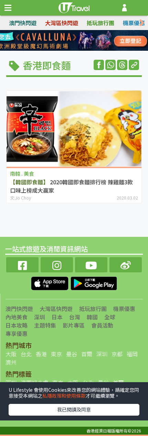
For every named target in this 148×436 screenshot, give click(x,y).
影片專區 (74, 325)
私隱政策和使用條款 (64, 395)
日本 (57, 317)
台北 (26, 354)
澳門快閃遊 (22, 23)
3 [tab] (79, 40)
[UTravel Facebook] (22, 264)
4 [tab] (89, 40)
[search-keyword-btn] (139, 7)
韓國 (92, 317)
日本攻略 (17, 325)
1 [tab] (58, 40)
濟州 (11, 362)
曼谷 (71, 354)
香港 (41, 354)
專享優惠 (17, 333)
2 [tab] (68, 40)
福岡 (132, 354)
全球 (109, 317)
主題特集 (45, 325)
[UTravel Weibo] (125, 264)
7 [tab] (79, 49)
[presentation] (142, 23)
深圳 (39, 317)
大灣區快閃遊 (61, 23)
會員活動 (102, 325)
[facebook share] (98, 64)
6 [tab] (68, 49)
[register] (124, 7)
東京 (56, 354)
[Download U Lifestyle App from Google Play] (93, 283)
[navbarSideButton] (8, 8)
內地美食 (17, 317)
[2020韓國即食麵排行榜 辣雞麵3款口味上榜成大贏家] (74, 128)
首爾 (86, 354)
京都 (117, 354)
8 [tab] (89, 49)
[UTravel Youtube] (91, 264)
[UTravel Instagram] (57, 264)
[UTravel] (74, 7)
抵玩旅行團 (100, 23)
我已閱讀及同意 (74, 409)
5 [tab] (58, 49)
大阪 (11, 354)
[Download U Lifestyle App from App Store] (50, 283)
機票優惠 (134, 23)
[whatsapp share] (110, 64)
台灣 (74, 317)
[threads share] (122, 64)
